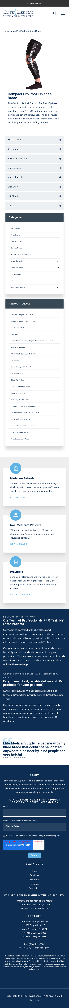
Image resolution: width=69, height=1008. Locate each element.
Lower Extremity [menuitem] (17, 261)
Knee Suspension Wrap (20, 439)
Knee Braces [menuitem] (15, 235)
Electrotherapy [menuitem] (16, 274)
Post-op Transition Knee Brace (22, 426)
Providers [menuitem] (34, 884)
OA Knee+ (15, 360)
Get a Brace (18, 544)
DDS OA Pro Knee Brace (20, 386)
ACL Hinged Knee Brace (20, 399)
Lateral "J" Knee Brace (19, 432)
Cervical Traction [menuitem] (17, 248)
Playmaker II (15, 334)
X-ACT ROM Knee (18, 347)
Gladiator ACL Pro (18, 393)
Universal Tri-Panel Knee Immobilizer (25, 406)
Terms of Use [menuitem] (34, 1000)
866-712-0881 (35, 3)
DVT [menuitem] (12, 280)
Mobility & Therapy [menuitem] (18, 287)
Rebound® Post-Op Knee (20, 419)
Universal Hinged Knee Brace (22, 314)
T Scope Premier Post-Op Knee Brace (25, 412)
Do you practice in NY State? (19, 617)
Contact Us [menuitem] (34, 888)
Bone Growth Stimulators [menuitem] (20, 254)
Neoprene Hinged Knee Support (23, 321)
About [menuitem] (34, 871)
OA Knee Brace (16, 373)
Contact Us (18, 497)
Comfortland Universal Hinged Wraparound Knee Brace (32, 341)
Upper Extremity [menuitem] (17, 267)
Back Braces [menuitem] (15, 228)
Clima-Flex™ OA (17, 380)
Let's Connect (20, 594)
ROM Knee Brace (17, 327)
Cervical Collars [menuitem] (16, 241)
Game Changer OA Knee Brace (22, 367)
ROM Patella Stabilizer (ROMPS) (23, 354)
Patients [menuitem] (34, 879)
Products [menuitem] (34, 875)
